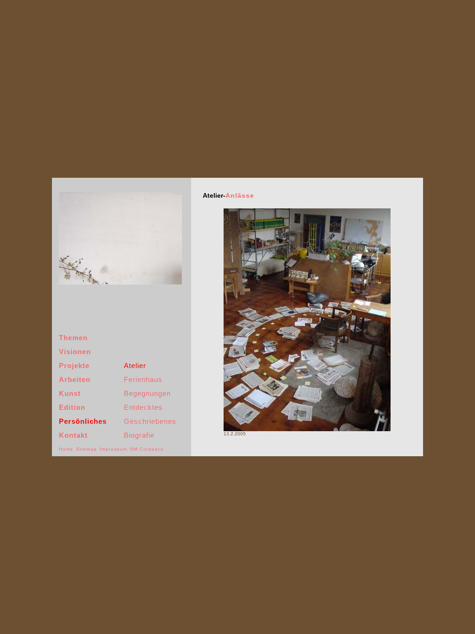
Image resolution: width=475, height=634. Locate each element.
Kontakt (73, 435)
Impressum (113, 449)
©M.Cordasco (147, 449)
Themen (73, 338)
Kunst (70, 393)
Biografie (139, 435)
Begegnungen (147, 393)
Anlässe (239, 195)
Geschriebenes (150, 421)
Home (66, 449)
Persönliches (83, 421)
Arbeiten (74, 379)
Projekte (74, 365)
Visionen (75, 352)
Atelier (135, 365)
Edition (72, 407)
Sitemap (86, 449)
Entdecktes (143, 407)
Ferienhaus (143, 379)
